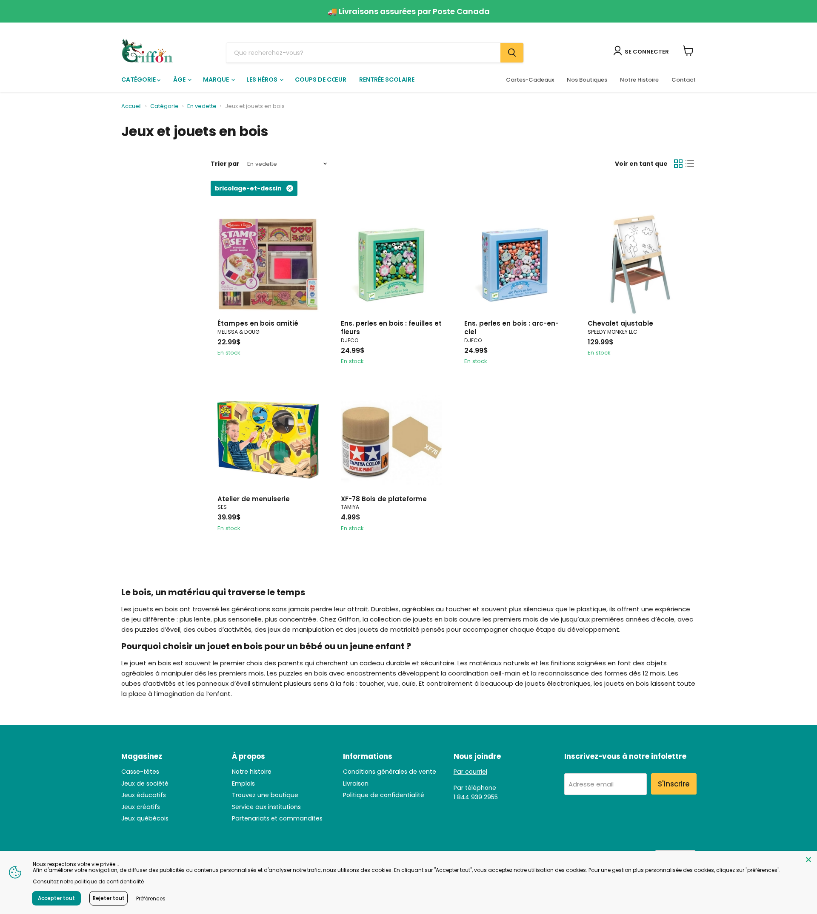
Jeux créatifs (140, 807)
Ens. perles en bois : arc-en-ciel (511, 327)
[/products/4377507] (391, 264)
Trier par (225, 163)
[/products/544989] (268, 440)
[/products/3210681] (391, 440)
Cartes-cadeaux (530, 80)
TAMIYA (350, 507)
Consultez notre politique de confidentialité (88, 881)
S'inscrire (674, 784)
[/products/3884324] (638, 264)
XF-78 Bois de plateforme (384, 498)
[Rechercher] (511, 52)
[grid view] (678, 164)
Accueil (131, 106)
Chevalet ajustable (620, 323)
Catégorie (139, 79)
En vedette (202, 106)
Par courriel (470, 771)
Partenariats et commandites (277, 818)
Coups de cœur (320, 79)
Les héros (262, 79)
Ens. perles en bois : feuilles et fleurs (391, 327)
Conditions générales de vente (389, 771)
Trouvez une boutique (265, 795)
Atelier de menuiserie (253, 498)
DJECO (349, 340)
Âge (180, 79)
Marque (216, 79)
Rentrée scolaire (386, 79)
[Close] (808, 859)
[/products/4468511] (268, 264)
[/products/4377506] (515, 264)
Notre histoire (251, 771)
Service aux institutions (266, 807)
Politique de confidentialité (383, 795)
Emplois (243, 783)
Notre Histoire (639, 80)
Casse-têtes (140, 771)
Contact (683, 80)
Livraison (356, 783)
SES (222, 507)
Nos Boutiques (587, 80)
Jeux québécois (145, 818)
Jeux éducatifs (143, 795)
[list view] (690, 164)
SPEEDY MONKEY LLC (612, 331)
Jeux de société (145, 783)
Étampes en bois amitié (257, 323)
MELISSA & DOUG (238, 331)
